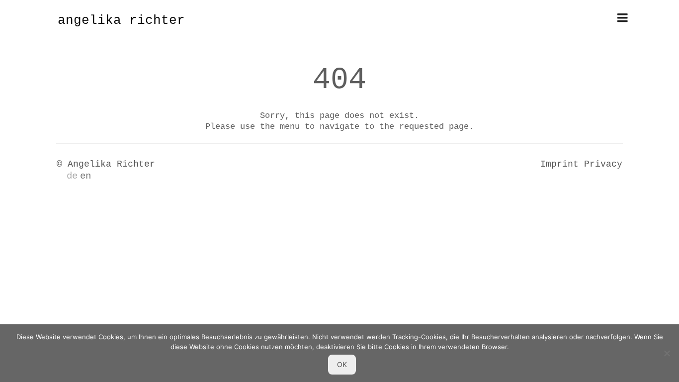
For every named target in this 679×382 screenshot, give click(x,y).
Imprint (559, 164)
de (72, 176)
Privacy (603, 164)
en (85, 176)
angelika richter (121, 20)
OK (342, 364)
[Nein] (667, 353)
